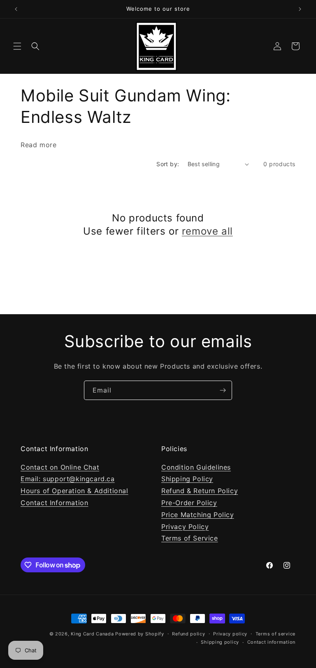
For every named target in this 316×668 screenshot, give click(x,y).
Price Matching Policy (197, 514)
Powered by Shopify (139, 634)
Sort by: (167, 163)
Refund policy (188, 634)
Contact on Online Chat (60, 467)
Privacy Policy (185, 526)
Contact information (271, 642)
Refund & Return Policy (199, 491)
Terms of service (275, 634)
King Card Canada (92, 634)
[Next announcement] (300, 9)
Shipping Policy (187, 479)
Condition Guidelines (196, 467)
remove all (207, 231)
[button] (17, 46)
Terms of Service (189, 538)
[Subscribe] (223, 390)
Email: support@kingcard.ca (68, 479)
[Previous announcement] (16, 9)
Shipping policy (220, 642)
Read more (38, 145)
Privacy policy (230, 634)
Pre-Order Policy (189, 503)
